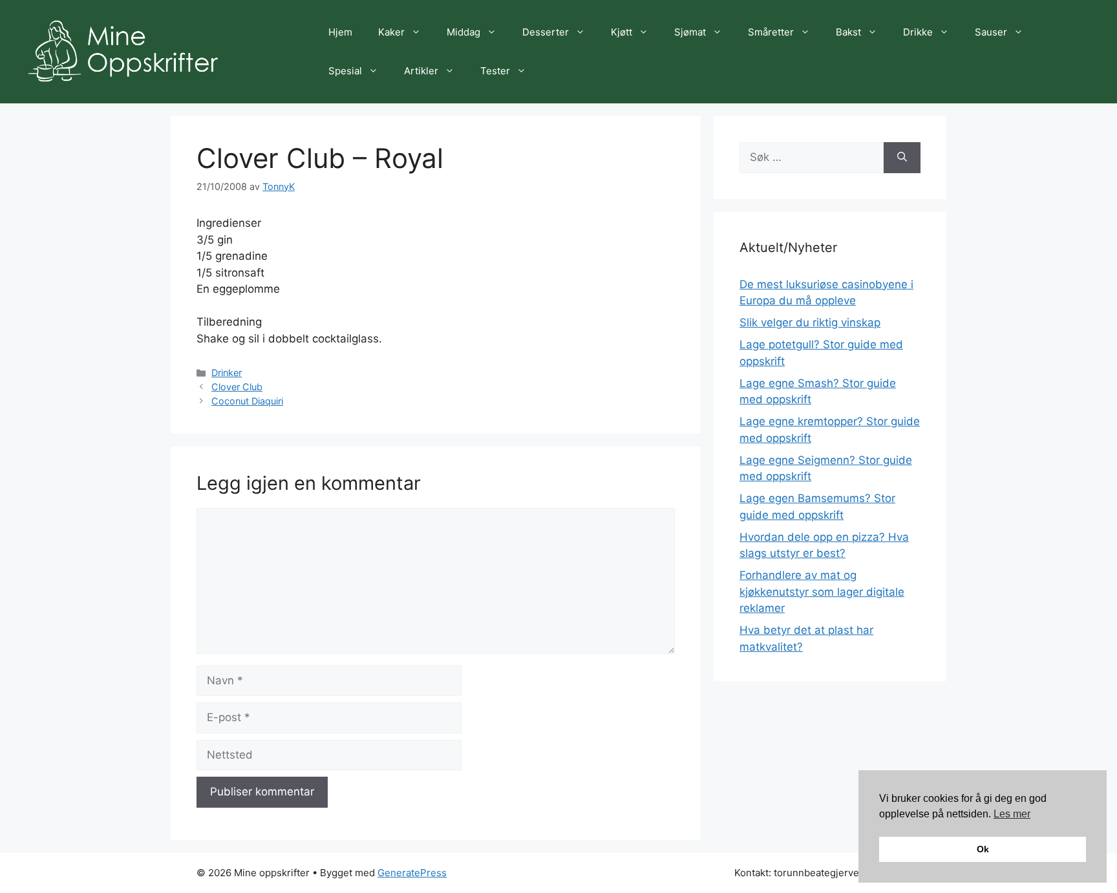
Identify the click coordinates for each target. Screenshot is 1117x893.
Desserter (545, 32)
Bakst (848, 32)
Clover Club (236, 386)
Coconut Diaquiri (247, 400)
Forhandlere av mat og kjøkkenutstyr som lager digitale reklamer (821, 592)
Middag (463, 32)
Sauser (991, 32)
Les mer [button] (1012, 813)
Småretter (771, 32)
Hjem (340, 32)
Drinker (226, 372)
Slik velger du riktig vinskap (809, 322)
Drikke (918, 32)
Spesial (345, 71)
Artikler (421, 71)
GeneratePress (412, 873)
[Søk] (902, 157)
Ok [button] (983, 849)
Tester (495, 71)
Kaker (391, 32)
